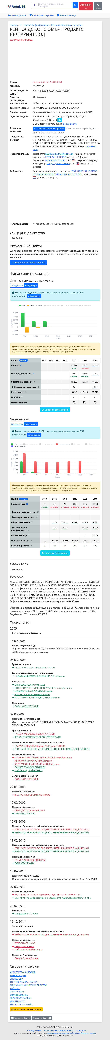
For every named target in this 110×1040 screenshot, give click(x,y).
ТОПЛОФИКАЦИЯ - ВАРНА (23, 982)
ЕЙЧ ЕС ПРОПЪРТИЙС (21, 1004)
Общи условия (33, 1030)
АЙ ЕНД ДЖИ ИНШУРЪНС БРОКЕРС (28, 985)
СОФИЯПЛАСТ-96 (19, 994)
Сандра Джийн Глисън (58, 163)
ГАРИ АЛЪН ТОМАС (55, 160)
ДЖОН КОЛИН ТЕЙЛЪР (26, 706)
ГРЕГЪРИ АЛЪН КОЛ (55, 157)
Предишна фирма (21, 1018)
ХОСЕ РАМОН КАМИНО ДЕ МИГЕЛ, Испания (37, 697)
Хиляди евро (31, 285)
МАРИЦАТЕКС (17, 1001)
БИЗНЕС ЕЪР (16, 978)
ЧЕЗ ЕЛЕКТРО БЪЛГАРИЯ (22, 972)
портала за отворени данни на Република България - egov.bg (71, 1033)
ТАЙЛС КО (15, 988)
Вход (98, 7)
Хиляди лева (17, 285)
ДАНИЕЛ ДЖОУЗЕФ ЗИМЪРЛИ (30, 767)
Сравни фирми (18, 15)
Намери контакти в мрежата (50, 128)
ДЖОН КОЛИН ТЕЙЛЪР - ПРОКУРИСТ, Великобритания (43, 688)
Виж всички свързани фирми (27, 1009)
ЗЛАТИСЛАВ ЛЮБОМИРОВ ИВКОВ (32, 694)
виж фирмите (70, 123)
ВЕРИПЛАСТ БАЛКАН (20, 998)
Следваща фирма (41, 1018)
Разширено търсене (43, 15)
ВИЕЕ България (18, 975)
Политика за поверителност (59, 1030)
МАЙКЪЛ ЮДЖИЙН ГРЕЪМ (59, 153)
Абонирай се (85, 6)
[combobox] (52, 5)
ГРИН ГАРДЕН (17, 991)
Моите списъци (67, 15)
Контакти (81, 1030)
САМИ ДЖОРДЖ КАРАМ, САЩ (30, 684)
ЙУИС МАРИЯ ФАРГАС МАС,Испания (33, 691)
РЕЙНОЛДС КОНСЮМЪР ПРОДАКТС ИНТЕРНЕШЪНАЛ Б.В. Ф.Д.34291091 (52, 851)
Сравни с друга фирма (56, 409)
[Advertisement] (60, 60)
